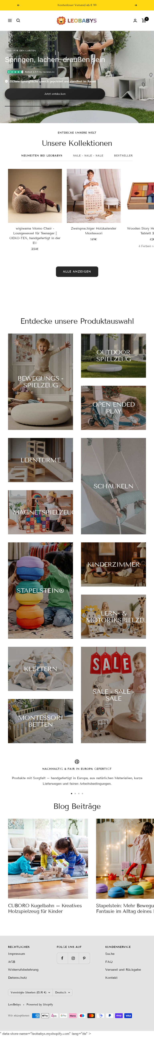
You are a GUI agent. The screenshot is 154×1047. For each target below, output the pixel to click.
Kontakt (111, 978)
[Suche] (18, 20)
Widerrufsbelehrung (23, 969)
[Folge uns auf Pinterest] (84, 958)
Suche (109, 954)
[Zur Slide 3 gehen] (78, 793)
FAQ (108, 962)
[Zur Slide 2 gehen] (75, 793)
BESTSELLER (123, 155)
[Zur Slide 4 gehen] (82, 793)
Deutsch (60, 992)
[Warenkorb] (144, 20)
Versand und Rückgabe (123, 969)
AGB (11, 962)
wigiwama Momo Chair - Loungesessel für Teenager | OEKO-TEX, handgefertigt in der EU (34, 236)
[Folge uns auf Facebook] (62, 958)
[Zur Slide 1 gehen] (71, 793)
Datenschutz (17, 978)
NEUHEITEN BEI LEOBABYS (41, 155)
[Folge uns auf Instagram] (73, 958)
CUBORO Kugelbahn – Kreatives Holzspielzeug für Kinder (45, 908)
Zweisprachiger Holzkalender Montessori (93, 231)
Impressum (16, 954)
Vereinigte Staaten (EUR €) (28, 992)
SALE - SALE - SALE (88, 155)
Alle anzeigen (77, 271)
